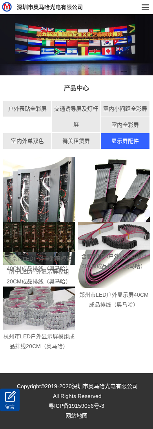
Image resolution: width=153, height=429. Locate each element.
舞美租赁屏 (76, 141)
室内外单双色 (27, 141)
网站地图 (76, 416)
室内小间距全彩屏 (125, 109)
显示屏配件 (125, 141)
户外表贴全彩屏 (27, 109)
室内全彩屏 (125, 125)
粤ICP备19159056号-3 (76, 406)
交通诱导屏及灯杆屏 (76, 117)
